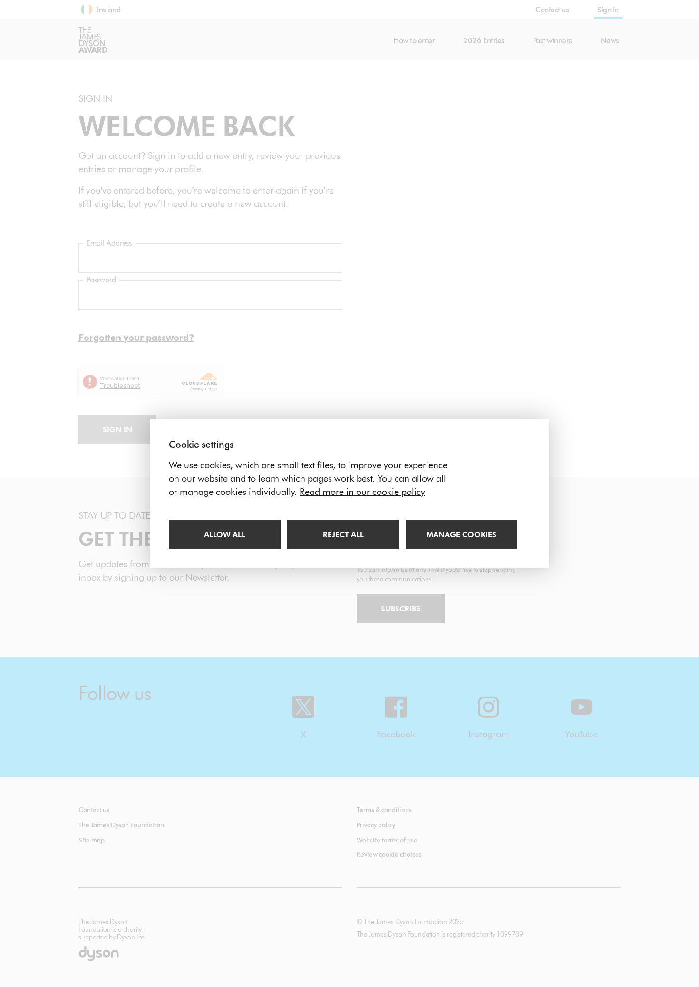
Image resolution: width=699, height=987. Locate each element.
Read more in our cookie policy (362, 491)
